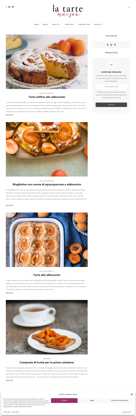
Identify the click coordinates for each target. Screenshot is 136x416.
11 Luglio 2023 (80, 87)
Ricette (56, 24)
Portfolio (69, 24)
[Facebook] (107, 45)
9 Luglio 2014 (80, 352)
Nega (92, 400)
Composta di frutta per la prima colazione (47, 362)
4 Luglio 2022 (80, 174)
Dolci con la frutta (47, 93)
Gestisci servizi (126, 412)
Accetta (64, 400)
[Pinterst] (115, 45)
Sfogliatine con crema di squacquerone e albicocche (47, 184)
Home (36, 24)
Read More (9, 115)
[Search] (129, 7)
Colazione (47, 359)
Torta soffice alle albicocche (46, 97)
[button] (132, 394)
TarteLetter (84, 24)
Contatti (98, 24)
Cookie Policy (7, 412)
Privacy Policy (15, 412)
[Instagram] (111, 45)
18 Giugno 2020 (80, 265)
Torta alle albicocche (46, 275)
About (45, 24)
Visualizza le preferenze (119, 400)
